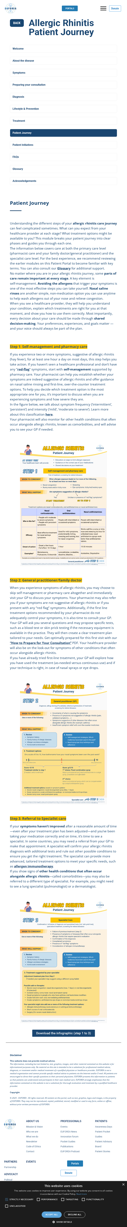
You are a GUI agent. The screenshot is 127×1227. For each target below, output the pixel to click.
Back (17, 23)
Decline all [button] (74, 1214)
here (49, 414)
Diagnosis (18, 96)
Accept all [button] (51, 1214)
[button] (63, 1221)
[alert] (63, 1204)
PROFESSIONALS (71, 1121)
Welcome (18, 48)
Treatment (19, 120)
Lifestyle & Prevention (26, 108)
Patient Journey (22, 132)
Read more (81, 1194)
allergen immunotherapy (33, 866)
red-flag (23, 369)
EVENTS (31, 1161)
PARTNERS (10, 1161)
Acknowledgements (24, 181)
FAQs (16, 156)
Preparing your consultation (29, 84)
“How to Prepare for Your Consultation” (40, 643)
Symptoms (19, 72)
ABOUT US (32, 1121)
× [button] (123, 1184)
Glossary (18, 168)
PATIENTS (101, 1121)
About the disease (23, 60)
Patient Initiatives (23, 144)
